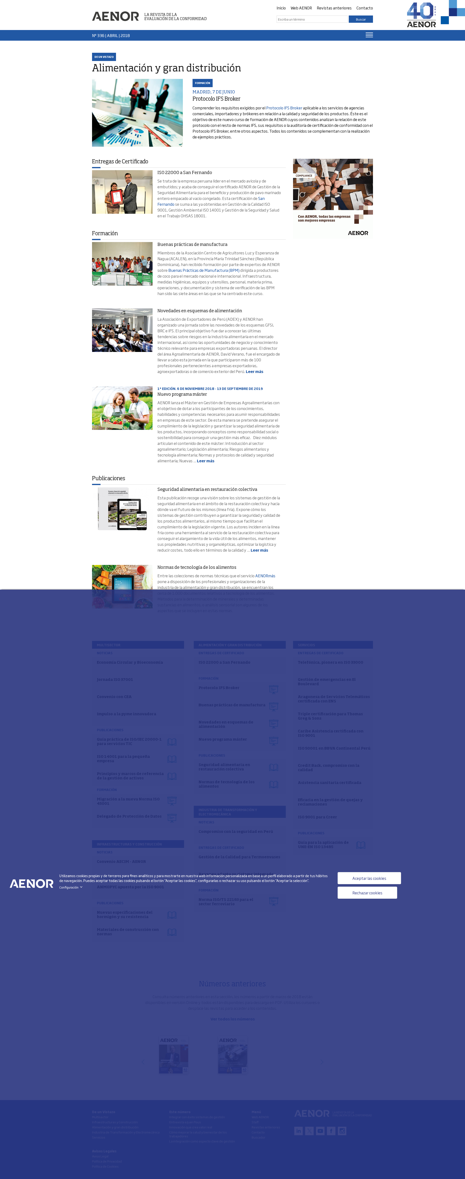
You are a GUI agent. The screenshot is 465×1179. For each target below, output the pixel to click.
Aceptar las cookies (369, 878)
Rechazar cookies (367, 893)
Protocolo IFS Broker (284, 108)
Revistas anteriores (334, 8)
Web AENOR (301, 8)
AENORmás (265, 575)
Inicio (281, 8)
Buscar (361, 19)
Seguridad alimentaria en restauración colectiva (207, 489)
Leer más (254, 371)
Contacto (364, 8)
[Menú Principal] (369, 34)
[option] (333, 199)
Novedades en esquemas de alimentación (199, 311)
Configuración (71, 887)
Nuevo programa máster (182, 394)
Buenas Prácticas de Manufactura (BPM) (204, 270)
